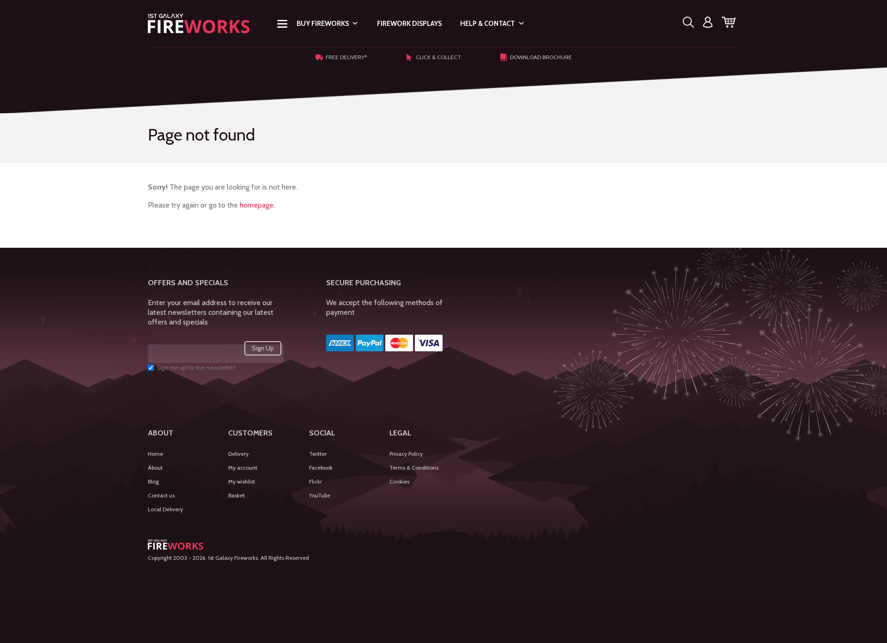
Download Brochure (541, 57)
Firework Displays (409, 23)
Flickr (315, 481)
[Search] (688, 24)
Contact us (161, 495)
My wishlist (241, 481)
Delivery (238, 453)
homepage (256, 205)
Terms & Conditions (413, 467)
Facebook (321, 467)
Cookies (399, 481)
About (155, 467)
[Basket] (728, 23)
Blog (153, 481)
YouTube (319, 495)
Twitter (318, 453)
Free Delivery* (346, 57)
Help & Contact (487, 23)
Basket (236, 495)
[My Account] (707, 24)
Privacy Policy (406, 453)
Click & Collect (438, 57)
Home (155, 453)
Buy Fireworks (323, 23)
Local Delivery (165, 509)
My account (242, 467)
